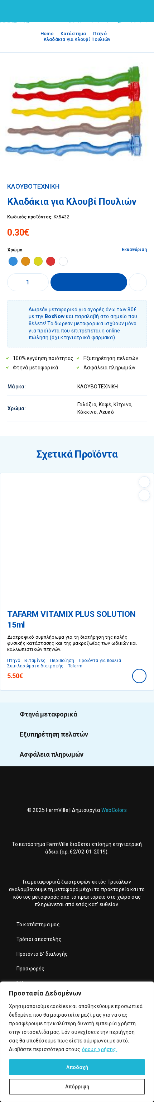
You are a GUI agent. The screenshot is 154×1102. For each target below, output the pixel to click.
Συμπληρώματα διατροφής (35, 665)
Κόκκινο (87, 412)
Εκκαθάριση (134, 249)
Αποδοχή (77, 1067)
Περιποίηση (62, 660)
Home (47, 33)
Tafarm (75, 665)
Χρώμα (15, 249)
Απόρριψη (77, 1086)
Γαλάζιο (86, 404)
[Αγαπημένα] (138, 282)
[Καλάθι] (143, 11)
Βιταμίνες (34, 660)
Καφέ (105, 404)
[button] (139, 676)
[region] (77, 1042)
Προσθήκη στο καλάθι (88, 282)
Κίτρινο (122, 404)
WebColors (114, 810)
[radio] (13, 261)
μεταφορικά (45, 882)
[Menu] (15, 11)
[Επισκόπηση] (144, 495)
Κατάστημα (73, 33)
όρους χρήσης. (99, 1049)
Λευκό (106, 412)
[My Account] (132, 11)
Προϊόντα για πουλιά (100, 660)
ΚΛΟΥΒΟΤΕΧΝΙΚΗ (33, 186)
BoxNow (55, 316)
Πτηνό (100, 33)
